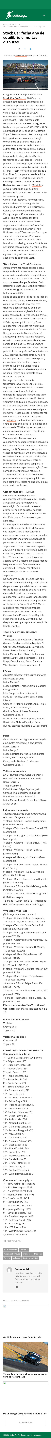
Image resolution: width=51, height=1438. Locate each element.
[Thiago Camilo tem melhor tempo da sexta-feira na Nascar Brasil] (25, 1343)
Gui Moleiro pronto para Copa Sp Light (22, 1337)
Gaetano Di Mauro (12, 1254)
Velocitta (11, 420)
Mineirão (37, 185)
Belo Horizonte (10, 1249)
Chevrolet (24, 1249)
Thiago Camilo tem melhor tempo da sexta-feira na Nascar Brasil (25, 1375)
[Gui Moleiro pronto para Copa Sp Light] (25, 1306)
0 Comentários (25, 1422)
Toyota (7, 1258)
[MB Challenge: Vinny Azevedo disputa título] (25, 1383)
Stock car (38, 1254)
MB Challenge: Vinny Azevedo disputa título (25, 1413)
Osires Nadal (21, 55)
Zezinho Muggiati (30, 1258)
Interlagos (27, 1254)
